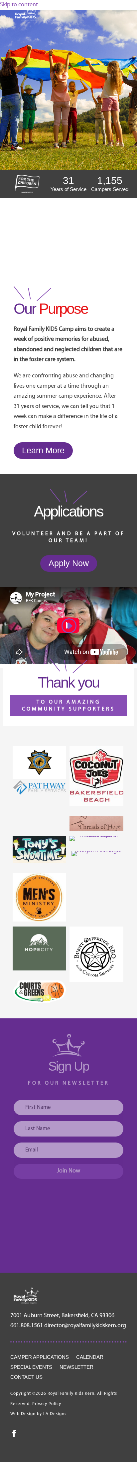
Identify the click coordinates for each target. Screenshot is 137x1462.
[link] (26, 13)
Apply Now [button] (69, 563)
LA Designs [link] (55, 1414)
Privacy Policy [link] (46, 1404)
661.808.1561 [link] (26, 1326)
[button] (118, 17)
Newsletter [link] (76, 1367)
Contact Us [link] (26, 1377)
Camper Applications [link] (39, 1357)
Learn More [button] (43, 450)
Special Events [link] (31, 1367)
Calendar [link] (89, 1357)
